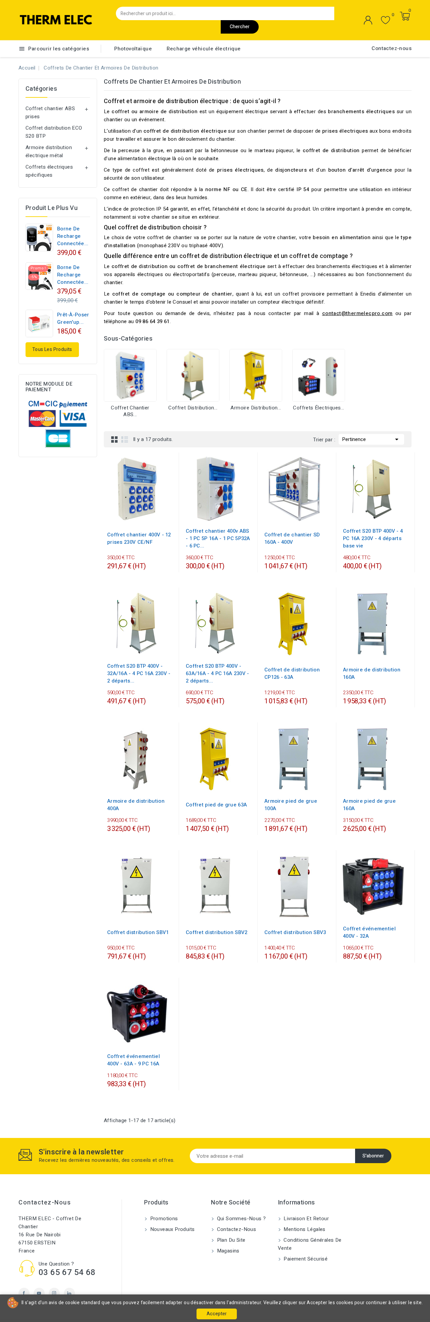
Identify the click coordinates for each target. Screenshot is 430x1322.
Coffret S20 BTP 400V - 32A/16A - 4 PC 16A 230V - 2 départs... (139, 673)
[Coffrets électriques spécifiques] (319, 375)
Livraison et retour (305, 1218)
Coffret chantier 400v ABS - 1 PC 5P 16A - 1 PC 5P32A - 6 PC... (218, 538)
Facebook (24, 1293)
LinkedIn (69, 1293)
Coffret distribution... (192, 407)
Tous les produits (52, 349)
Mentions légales (304, 1229)
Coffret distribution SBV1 (138, 932)
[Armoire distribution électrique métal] (256, 375)
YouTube (39, 1293)
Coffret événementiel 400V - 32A (369, 932)
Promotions (163, 1218)
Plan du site (230, 1240)
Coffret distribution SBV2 (217, 932)
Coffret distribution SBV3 (295, 932)
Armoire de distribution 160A (371, 673)
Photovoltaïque (133, 48)
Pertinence (371, 439)
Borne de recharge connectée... (73, 236)
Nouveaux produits (171, 1229)
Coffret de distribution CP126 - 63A (292, 673)
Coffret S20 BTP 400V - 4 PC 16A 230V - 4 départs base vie (373, 538)
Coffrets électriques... (318, 407)
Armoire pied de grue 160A (369, 804)
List (124, 439)
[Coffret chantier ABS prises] (130, 375)
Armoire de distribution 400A (136, 804)
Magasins (227, 1250)
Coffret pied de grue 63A (216, 804)
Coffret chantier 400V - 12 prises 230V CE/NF (139, 538)
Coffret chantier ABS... (130, 411)
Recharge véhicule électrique (204, 48)
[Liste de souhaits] (385, 20)
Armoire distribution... (255, 407)
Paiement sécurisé (305, 1259)
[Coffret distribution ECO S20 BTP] (193, 375)
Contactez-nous (392, 48)
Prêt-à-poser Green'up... (73, 318)
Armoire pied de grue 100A (290, 804)
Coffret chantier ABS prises (50, 112)
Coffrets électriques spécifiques (49, 171)
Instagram (54, 1293)
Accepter (217, 1313)
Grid (114, 439)
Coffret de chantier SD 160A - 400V (292, 538)
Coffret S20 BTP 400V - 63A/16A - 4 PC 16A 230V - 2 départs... (217, 673)
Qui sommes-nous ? (240, 1218)
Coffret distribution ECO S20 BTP (54, 132)
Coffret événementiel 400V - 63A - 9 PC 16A (133, 1060)
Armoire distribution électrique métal (49, 151)
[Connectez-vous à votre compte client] (368, 20)
